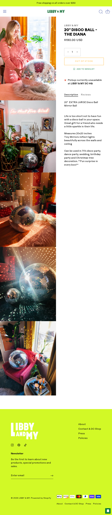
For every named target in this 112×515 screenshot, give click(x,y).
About (82, 424)
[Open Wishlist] (108, 511)
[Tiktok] (25, 445)
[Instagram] (12, 445)
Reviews (86, 95)
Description (71, 95)
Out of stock (84, 61)
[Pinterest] (18, 445)
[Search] (101, 12)
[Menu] (5, 11)
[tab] (72, 95)
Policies (83, 438)
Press (81, 434)
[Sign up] (52, 475)
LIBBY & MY (71, 26)
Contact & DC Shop (89, 429)
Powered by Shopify (41, 498)
